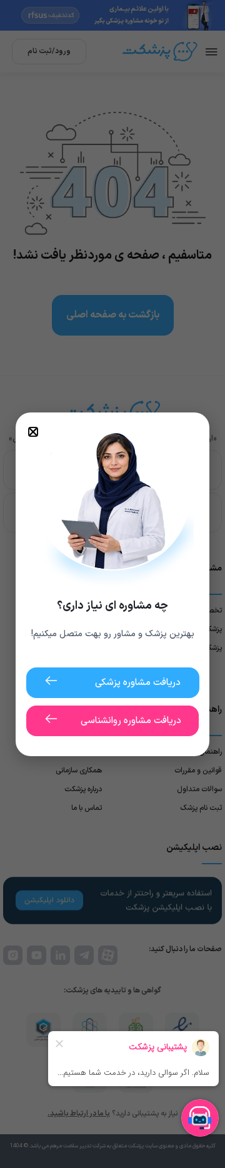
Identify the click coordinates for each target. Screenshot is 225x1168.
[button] (33, 431)
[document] (112, 584)
